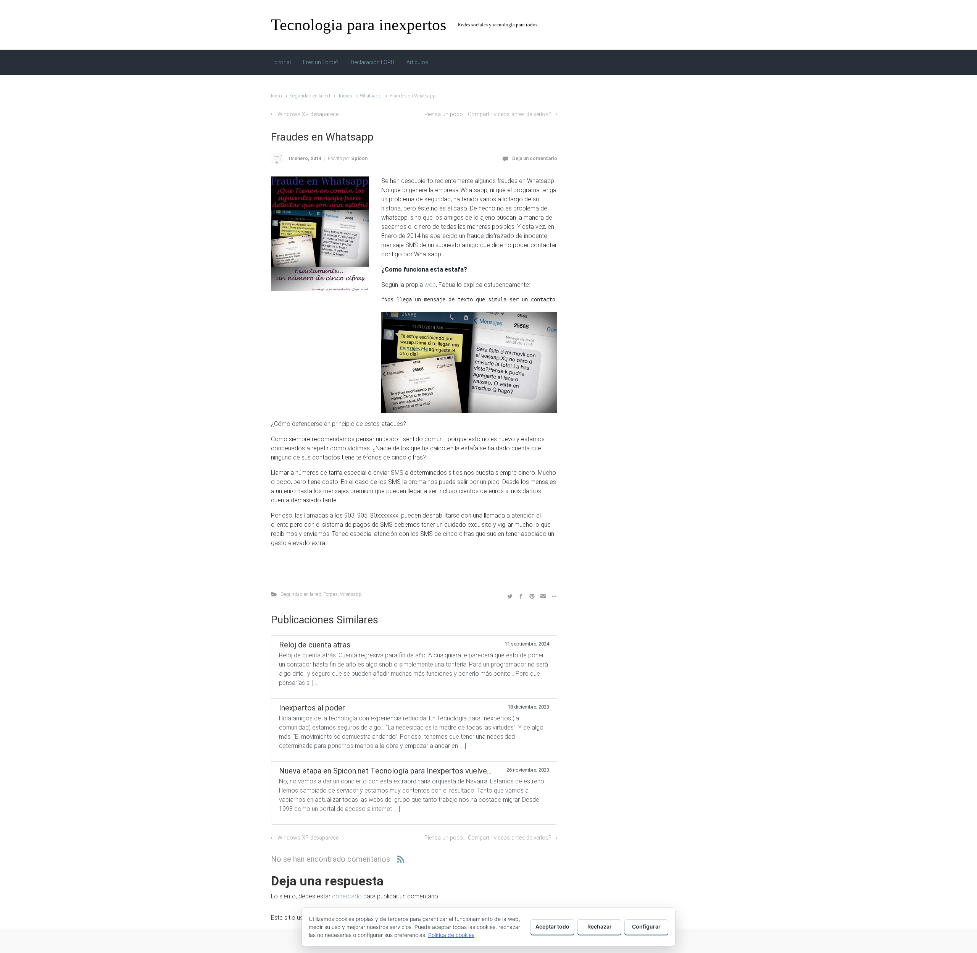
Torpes (345, 96)
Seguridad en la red (310, 96)
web (430, 284)
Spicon (359, 158)
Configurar (646, 926)
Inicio (276, 96)
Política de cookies (451, 935)
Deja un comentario (534, 158)
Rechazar (599, 926)
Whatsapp (371, 96)
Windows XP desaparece (308, 114)
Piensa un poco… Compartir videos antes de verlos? (487, 114)
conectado (347, 896)
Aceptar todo (552, 926)
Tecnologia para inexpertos (358, 25)
